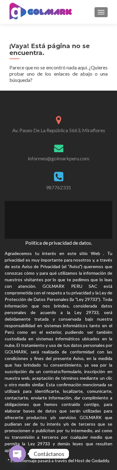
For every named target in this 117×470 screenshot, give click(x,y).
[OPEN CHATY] (17, 453)
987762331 (58, 187)
